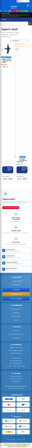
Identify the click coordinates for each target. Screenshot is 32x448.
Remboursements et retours (16, 334)
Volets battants (10, 32)
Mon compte (16, 330)
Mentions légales (16, 316)
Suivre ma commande (17, 298)
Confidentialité (16, 313)
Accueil (3, 32)
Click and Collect (16, 338)
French (21, 1)
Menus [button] (5, 19)
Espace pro (17, 289)
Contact (16, 320)
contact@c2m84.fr (17, 361)
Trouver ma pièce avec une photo (11, 207)
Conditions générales (16, 309)
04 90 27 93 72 (17, 358)
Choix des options (9, 168)
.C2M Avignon (14, 6)
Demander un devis (17, 294)
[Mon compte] (29, 6)
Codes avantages (16, 285)
